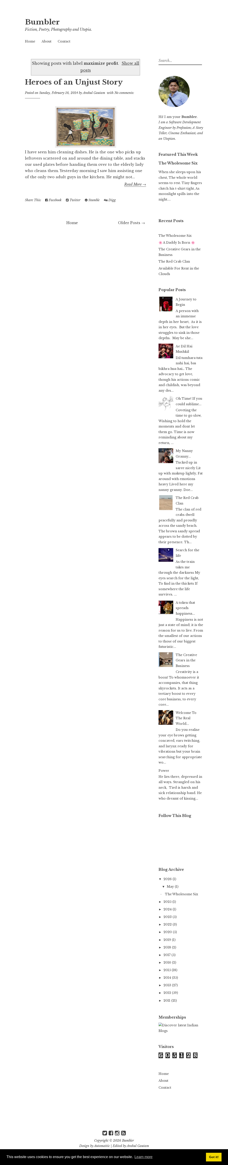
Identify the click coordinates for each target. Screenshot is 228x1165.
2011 (167, 1001)
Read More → (135, 184)
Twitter (74, 200)
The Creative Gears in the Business (186, 660)
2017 (167, 955)
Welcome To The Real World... (186, 718)
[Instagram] (117, 1133)
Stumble (94, 200)
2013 (167, 985)
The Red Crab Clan (174, 261)
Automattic (102, 1146)
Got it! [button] (214, 1157)
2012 (167, 993)
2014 (167, 978)
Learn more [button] (143, 1157)
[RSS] (123, 1133)
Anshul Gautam (138, 1146)
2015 (167, 970)
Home (30, 41)
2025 (167, 902)
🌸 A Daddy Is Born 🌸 (177, 243)
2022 (168, 924)
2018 (167, 947)
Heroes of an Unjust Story (74, 82)
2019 (167, 940)
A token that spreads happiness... (185, 608)
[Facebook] (111, 1133)
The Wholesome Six (178, 163)
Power (164, 771)
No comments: (124, 93)
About (46, 41)
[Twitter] (104, 1133)
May (171, 887)
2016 (167, 962)
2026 (168, 879)
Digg (112, 200)
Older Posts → (131, 223)
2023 (168, 917)
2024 (168, 909)
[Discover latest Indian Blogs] (181, 1031)
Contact (64, 41)
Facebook (54, 200)
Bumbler (42, 22)
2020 (168, 932)
